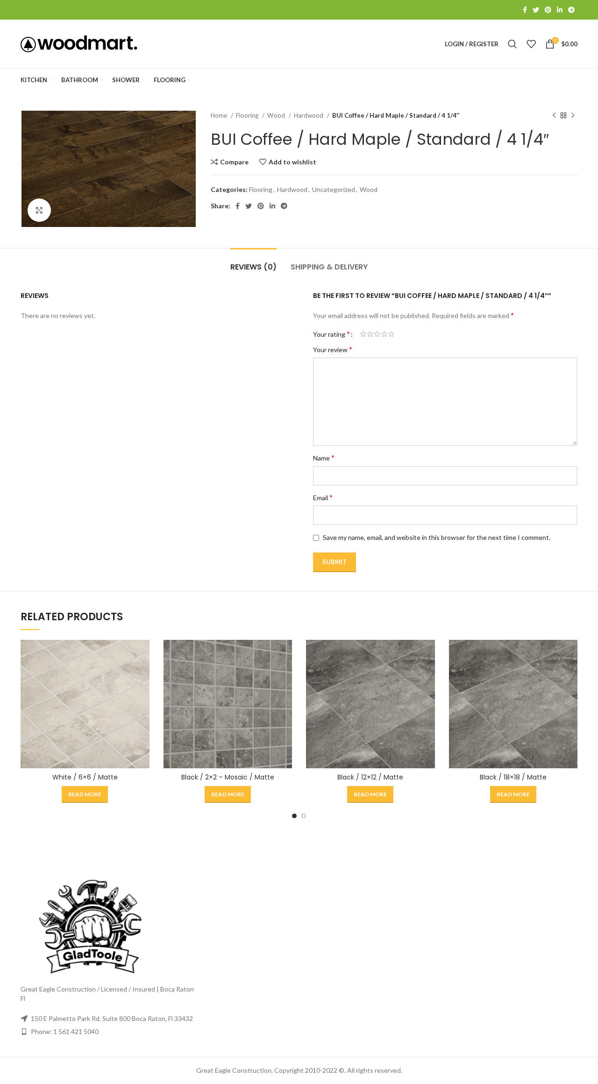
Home (219, 115)
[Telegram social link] (571, 10)
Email (323, 497)
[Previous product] (554, 115)
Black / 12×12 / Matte (370, 777)
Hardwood (309, 115)
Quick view (142, 676)
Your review (332, 349)
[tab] (253, 262)
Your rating (331, 334)
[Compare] (142, 655)
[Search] (512, 44)
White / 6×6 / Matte (85, 777)
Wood (276, 115)
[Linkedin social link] (559, 10)
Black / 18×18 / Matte (513, 777)
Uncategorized (333, 189)
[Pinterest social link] (548, 10)
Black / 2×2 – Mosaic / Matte (227, 777)
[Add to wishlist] (142, 697)
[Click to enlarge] (39, 210)
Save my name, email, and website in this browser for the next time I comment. (436, 537)
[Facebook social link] (525, 10)
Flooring (248, 115)
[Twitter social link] (536, 10)
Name (324, 457)
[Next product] (572, 115)
